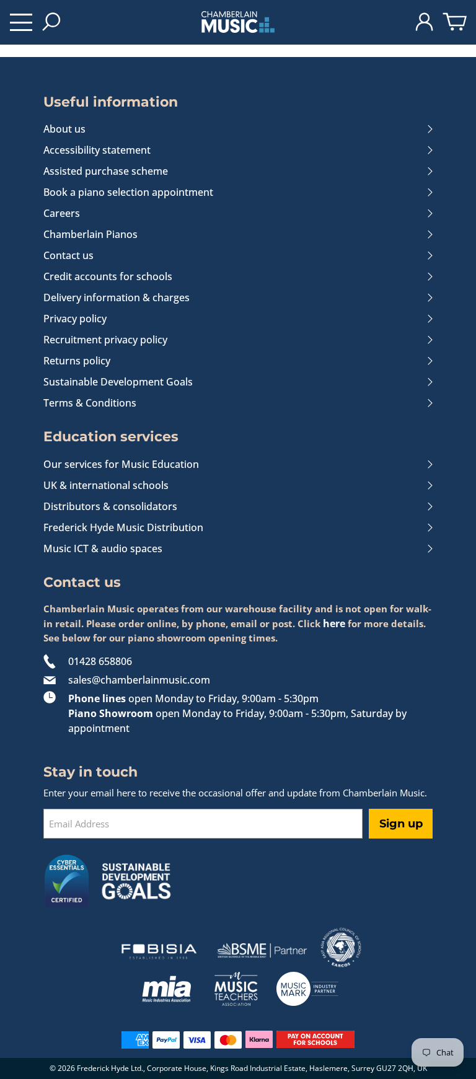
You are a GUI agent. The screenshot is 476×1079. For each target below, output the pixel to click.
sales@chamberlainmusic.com (139, 680)
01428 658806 (100, 661)
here (334, 623)
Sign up (401, 823)
